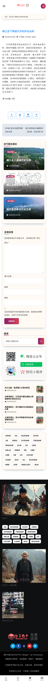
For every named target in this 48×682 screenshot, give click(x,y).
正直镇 (34, 445)
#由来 (34, 37)
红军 (21, 455)
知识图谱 (23, 659)
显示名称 (7, 276)
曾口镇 (19, 445)
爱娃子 (31, 659)
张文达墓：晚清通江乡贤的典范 (17, 388)
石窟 (14, 455)
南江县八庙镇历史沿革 (18, 160)
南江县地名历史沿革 (17, 184)
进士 (24, 460)
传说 (16, 435)
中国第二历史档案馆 (31, 671)
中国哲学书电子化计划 (14, 665)
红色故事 (8, 460)
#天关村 (28, 37)
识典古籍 (28, 665)
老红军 (17, 460)
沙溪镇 (32, 450)
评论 (6, 243)
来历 (26, 445)
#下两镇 (21, 37)
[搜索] (41, 341)
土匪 (6, 440)
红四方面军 (29, 455)
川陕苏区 (14, 440)
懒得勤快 (39, 659)
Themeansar (38, 655)
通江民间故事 (33, 460)
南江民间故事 (25, 435)
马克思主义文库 (15, 671)
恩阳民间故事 (9, 445)
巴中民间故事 (25, 440)
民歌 (25, 450)
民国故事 (17, 450)
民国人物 (8, 450)
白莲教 (7, 455)
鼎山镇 (36, 464)
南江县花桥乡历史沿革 (18, 209)
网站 (6, 298)
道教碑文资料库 (11, 659)
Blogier (26, 655)
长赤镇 (15, 464)
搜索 (6, 333)
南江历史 (10, 152)
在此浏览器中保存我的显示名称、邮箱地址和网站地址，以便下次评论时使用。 (23, 313)
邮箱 (6, 287)
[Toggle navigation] (4, 6)
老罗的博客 (38, 665)
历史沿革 (36, 435)
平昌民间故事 (37, 440)
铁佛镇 (7, 464)
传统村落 (8, 435)
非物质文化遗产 (26, 464)
